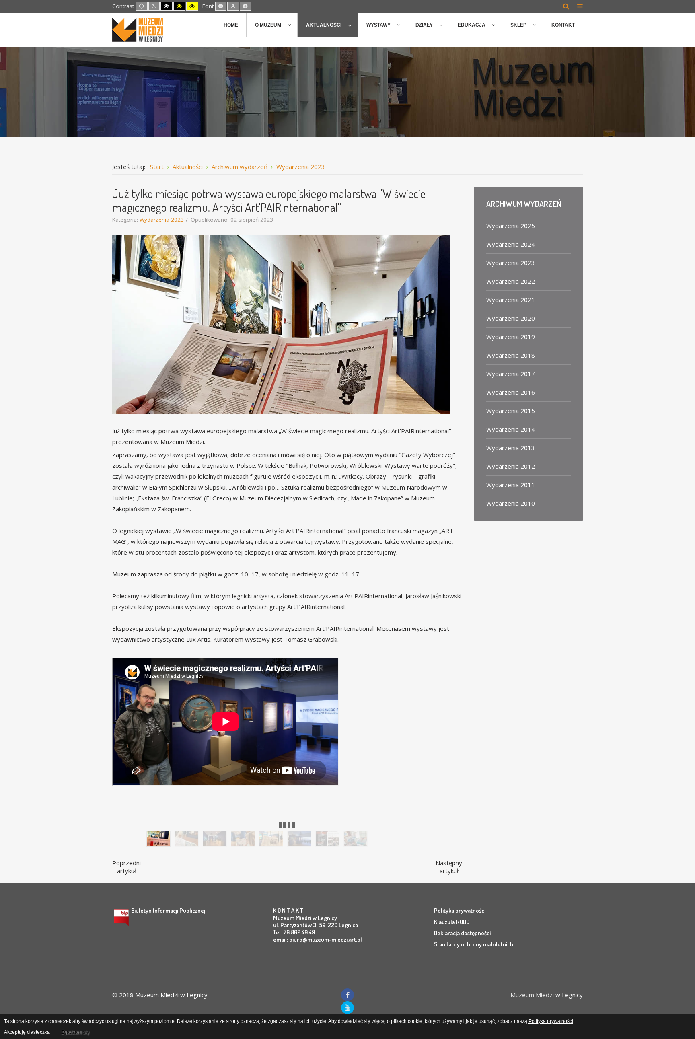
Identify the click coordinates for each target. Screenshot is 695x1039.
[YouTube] (347, 1008)
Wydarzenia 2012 (510, 466)
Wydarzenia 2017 (510, 374)
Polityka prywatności (459, 910)
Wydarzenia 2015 (510, 411)
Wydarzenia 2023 (162, 219)
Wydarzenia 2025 (510, 226)
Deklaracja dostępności (462, 933)
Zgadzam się (75, 1032)
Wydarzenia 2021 (510, 300)
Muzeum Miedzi (532, 995)
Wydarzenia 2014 (510, 429)
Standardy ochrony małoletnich (473, 944)
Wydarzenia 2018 (510, 355)
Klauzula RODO (451, 922)
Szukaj (566, 6)
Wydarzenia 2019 (510, 337)
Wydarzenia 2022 (510, 281)
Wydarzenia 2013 (510, 448)
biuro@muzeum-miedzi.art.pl (325, 939)
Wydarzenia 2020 (510, 318)
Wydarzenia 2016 (510, 392)
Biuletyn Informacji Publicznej (168, 910)
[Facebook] (347, 995)
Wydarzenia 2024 (510, 244)
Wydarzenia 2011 (510, 485)
